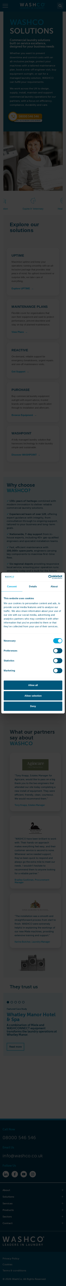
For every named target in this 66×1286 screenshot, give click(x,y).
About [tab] (54, 586)
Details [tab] (33, 586)
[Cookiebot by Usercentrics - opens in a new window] (48, 577)
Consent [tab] (12, 586)
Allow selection (33, 695)
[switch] (57, 650)
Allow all (33, 685)
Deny (33, 706)
